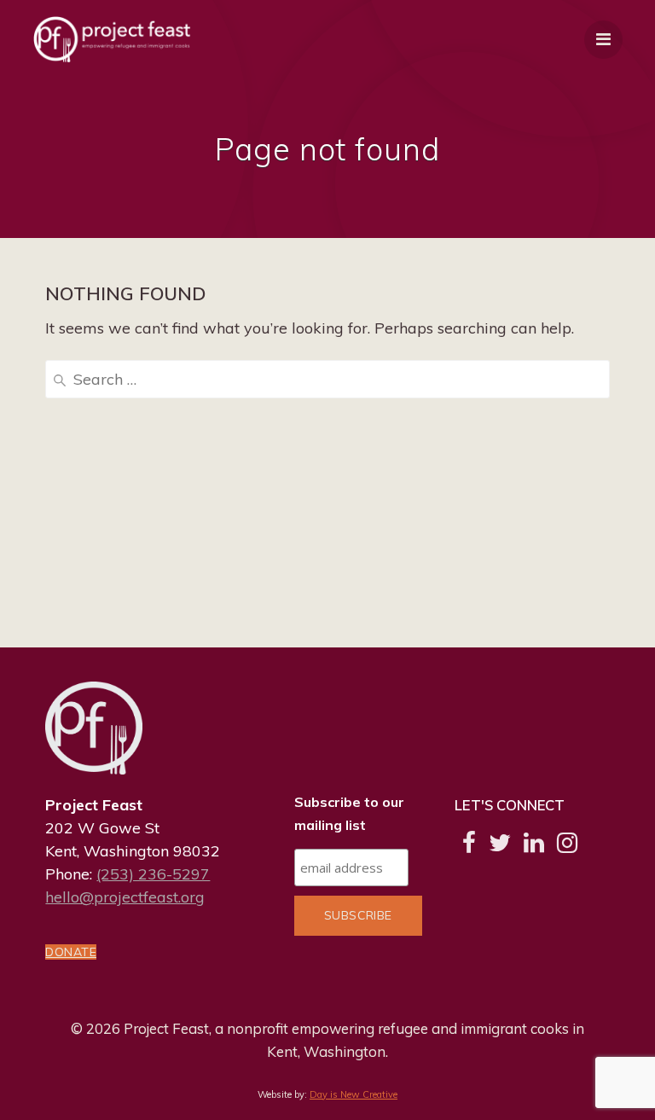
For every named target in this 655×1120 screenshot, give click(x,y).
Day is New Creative (353, 1094)
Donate (70, 952)
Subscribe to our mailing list (349, 813)
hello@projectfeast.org (125, 897)
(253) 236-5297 (153, 874)
